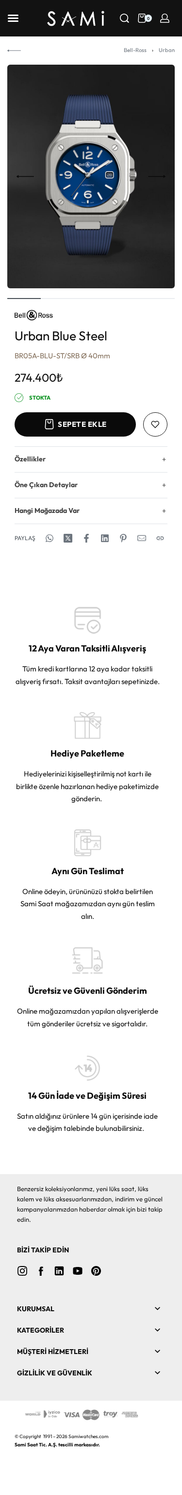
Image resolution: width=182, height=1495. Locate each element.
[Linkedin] (59, 1271)
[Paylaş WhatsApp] (49, 538)
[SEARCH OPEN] (124, 18)
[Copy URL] (160, 538)
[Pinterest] (96, 1271)
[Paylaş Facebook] (86, 538)
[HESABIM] (165, 18)
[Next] (157, 176)
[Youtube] (77, 1271)
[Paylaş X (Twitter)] (68, 538)
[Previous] (25, 176)
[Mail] (141, 538)
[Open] (13, 18)
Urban (167, 50)
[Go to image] (24, 298)
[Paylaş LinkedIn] (104, 538)
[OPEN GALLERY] (91, 176)
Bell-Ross (135, 50)
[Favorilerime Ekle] (155, 424)
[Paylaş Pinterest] (123, 538)
